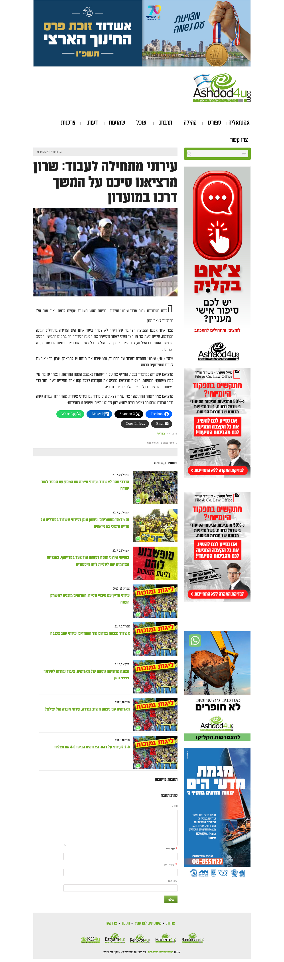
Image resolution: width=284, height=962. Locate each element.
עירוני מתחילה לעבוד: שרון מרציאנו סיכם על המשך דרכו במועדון (105, 182)
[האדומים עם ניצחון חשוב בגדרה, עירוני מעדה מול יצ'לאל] (154, 715)
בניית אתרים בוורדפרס (160, 952)
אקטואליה (239, 123)
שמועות (117, 123)
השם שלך (170, 849)
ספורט (214, 123)
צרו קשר (239, 140)
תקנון (126, 923)
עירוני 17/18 (168, 443)
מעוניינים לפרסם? (148, 923)
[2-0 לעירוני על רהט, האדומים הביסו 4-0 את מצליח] (154, 753)
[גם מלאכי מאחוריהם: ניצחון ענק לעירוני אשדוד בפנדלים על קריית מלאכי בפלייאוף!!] (154, 525)
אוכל (141, 123)
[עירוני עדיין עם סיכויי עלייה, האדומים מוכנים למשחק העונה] (154, 601)
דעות (92, 123)
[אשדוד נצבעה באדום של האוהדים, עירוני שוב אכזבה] (154, 639)
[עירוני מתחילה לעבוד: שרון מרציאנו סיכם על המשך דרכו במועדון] (105, 264)
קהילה (190, 123)
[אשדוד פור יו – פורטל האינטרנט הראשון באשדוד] (222, 87)
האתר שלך (173, 881)
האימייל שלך (169, 865)
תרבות (165, 123)
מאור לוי (161, 433)
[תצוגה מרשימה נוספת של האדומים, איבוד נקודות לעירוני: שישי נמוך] (154, 677)
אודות (170, 923)
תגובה (175, 806)
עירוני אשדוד (153, 443)
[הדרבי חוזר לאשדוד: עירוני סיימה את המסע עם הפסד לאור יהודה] (154, 487)
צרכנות (68, 123)
